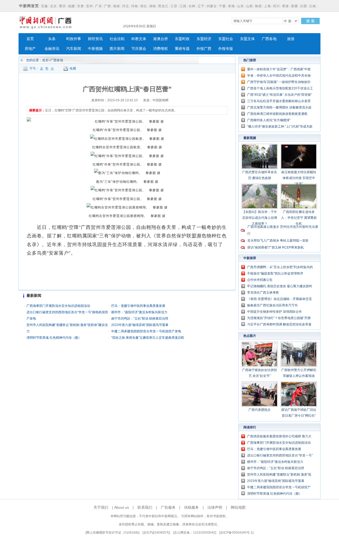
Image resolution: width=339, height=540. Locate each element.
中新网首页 (29, 6)
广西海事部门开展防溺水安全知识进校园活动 (58, 306)
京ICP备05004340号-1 (236, 532)
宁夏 (222, 6)
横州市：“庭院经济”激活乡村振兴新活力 (139, 312)
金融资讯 (51, 49)
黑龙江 (163, 6)
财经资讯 (95, 39)
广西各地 (269, 39)
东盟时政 (182, 39)
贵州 (89, 6)
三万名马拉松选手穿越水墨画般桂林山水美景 (279, 101)
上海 (267, 6)
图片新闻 (117, 49)
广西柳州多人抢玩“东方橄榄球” (269, 120)
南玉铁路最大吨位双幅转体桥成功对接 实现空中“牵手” (298, 178)
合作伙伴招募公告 (260, 280)
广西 (107, 6)
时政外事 (73, 39)
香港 (285, 6)
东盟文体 (247, 39)
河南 (134, 6)
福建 (71, 6)
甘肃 (80, 6)
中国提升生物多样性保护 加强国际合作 (274, 311)
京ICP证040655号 (156, 532)
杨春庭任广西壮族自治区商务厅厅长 (272, 305)
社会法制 (117, 39)
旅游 (291, 39)
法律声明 (214, 507)
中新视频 (95, 49)
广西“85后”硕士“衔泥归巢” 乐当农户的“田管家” (279, 95)
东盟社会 (225, 39)
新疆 (294, 6)
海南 (116, 6)
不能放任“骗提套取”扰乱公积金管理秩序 (275, 273)
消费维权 (160, 49)
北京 (53, 6)
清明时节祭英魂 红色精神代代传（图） (53, 337)
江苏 (174, 6)
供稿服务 (191, 507)
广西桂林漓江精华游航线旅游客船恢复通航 (277, 114)
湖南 (152, 6)
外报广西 (204, 49)
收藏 (73, 68)
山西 (249, 6)
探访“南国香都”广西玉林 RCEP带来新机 (275, 247)
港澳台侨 (160, 39)
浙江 (22, 18)
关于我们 (100, 507)
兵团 (303, 6)
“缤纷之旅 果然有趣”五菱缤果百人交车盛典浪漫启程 (147, 337)
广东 (98, 6)
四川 (276, 6)
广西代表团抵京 (259, 410)
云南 (312, 6)
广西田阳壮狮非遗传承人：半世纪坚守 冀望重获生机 (299, 217)
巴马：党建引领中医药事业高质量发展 (138, 306)
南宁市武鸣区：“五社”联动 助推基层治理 (139, 318)
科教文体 (138, 39)
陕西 (258, 6)
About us (121, 507)
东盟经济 (204, 39)
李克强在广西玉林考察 (263, 292)
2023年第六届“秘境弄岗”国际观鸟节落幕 (139, 325)
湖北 (143, 6)
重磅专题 (182, 49)
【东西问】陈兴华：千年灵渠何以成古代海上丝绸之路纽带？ (259, 217)
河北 (125, 6)
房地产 (30, 49)
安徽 (44, 6)
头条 (52, 39)
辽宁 (201, 6)
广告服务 (168, 507)
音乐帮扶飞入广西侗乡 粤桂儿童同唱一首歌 (278, 240)
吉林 (192, 6)
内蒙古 (212, 6)
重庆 (62, 6)
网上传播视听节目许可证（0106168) (112, 532)
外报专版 (225, 49)
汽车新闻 (73, 49)
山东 (240, 6)
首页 (30, 39)
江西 (183, 6)
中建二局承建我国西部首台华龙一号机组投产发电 (146, 331)
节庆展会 (138, 49)
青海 (231, 6)
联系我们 (144, 507)
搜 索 (310, 21)
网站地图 (238, 507)
